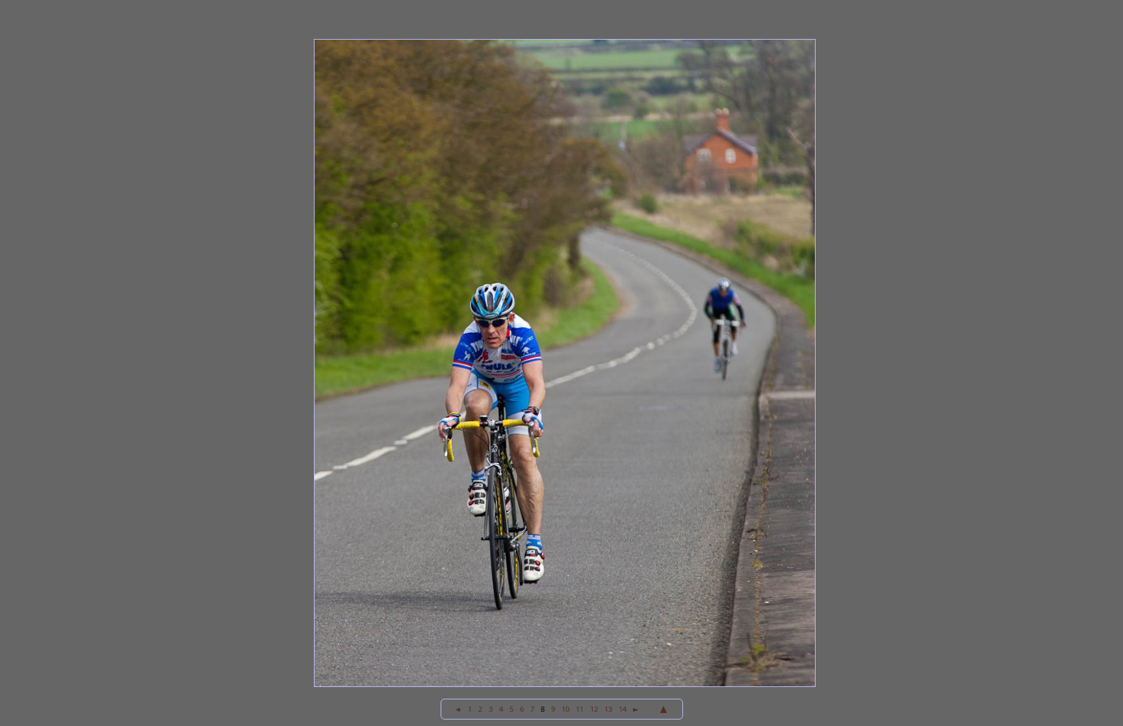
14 (622, 709)
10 (565, 709)
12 (594, 709)
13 (608, 709)
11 (580, 709)
